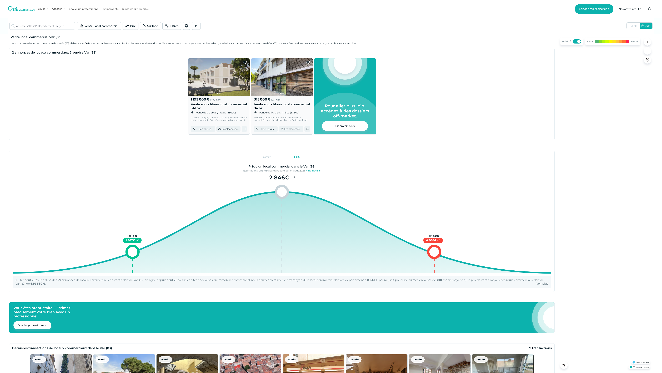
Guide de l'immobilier (135, 9)
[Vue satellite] (647, 60)
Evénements (110, 9)
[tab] (267, 156)
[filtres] (564, 365)
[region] (605, 203)
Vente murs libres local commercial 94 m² (282, 106)
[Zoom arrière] (647, 51)
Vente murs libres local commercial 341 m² (219, 106)
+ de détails (313, 170)
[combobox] (45, 26)
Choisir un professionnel (84, 9)
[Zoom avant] (647, 42)
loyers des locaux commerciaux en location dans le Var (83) (247, 43)
